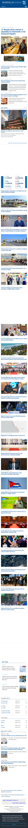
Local (2, 79)
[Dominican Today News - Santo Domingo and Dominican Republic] (14, 2)
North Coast (4, 356)
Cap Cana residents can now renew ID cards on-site (14, 735)
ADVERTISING (9, 800)
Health (3, 471)
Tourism (3, 208)
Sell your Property (23, 143)
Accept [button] (14, 824)
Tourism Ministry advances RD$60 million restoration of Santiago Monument (10, 688)
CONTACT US (15, 800)
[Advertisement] (13, 15)
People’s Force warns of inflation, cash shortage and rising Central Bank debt (9, 678)
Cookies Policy (22, 803)
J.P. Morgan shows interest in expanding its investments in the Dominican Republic (13, 32)
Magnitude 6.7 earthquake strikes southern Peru (13, 435)
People (3, 509)
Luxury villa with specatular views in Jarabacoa (11, 130)
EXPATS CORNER (8, 731)
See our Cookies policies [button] (13, 820)
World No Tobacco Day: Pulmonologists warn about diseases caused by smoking (8, 668)
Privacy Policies (15, 803)
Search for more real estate (13, 143)
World (3, 433)
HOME (4, 800)
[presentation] (24, 107)
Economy (3, 27)
